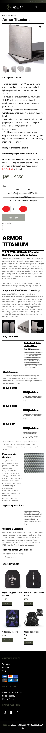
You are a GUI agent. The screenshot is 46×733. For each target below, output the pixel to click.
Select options (7, 640)
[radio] (23, 191)
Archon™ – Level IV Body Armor (34, 594)
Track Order (7, 664)
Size (4, 185)
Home (4, 15)
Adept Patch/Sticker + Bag (33, 633)
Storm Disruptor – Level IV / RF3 (12, 594)
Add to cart (13, 217)
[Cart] (36, 7)
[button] (40, 27)
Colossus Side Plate (10, 631)
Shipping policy (8, 695)
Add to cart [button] (7, 603)
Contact (5, 667)
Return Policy (8, 698)
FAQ (4, 670)
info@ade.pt (7, 169)
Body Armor (11, 15)
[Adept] (14, 9)
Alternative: (7, 222)
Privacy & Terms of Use (12, 692)
